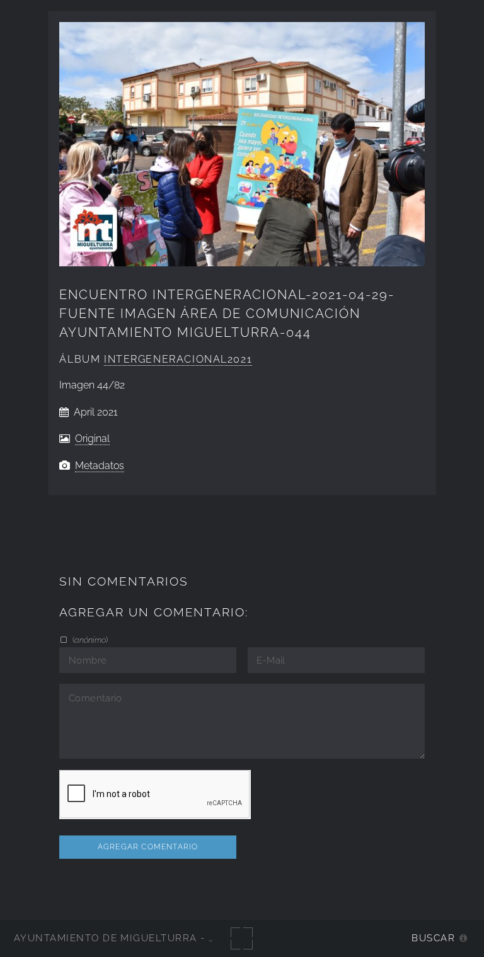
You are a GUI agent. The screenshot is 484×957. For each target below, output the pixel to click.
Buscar (433, 937)
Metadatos (99, 466)
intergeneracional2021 (178, 359)
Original (92, 439)
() (89, 640)
